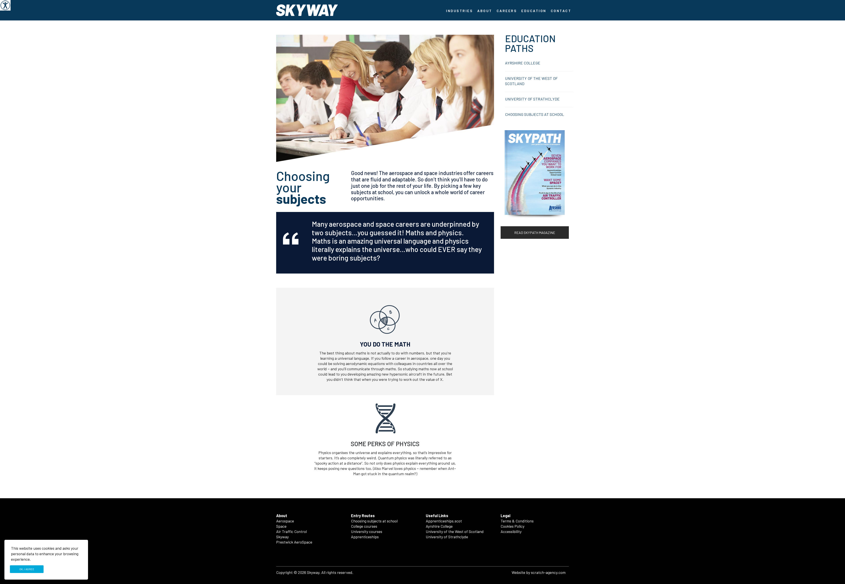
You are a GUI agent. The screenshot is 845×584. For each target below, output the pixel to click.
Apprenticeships (365, 536)
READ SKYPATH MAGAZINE (534, 232)
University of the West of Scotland (455, 531)
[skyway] (307, 9)
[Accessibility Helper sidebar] (5, 5)
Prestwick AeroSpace (294, 542)
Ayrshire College (439, 526)
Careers (507, 11)
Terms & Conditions (517, 520)
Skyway (282, 536)
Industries (459, 11)
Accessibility (511, 531)
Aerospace (285, 520)
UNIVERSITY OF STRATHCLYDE (532, 99)
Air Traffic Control (291, 531)
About (484, 11)
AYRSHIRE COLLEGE (522, 62)
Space (281, 526)
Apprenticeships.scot (444, 520)
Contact (561, 11)
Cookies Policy (512, 526)
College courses (364, 526)
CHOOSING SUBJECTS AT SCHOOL (534, 114)
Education (533, 11)
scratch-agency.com (548, 572)
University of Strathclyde (447, 536)
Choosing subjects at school (374, 520)
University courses (366, 531)
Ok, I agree (26, 569)
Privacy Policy (64, 569)
